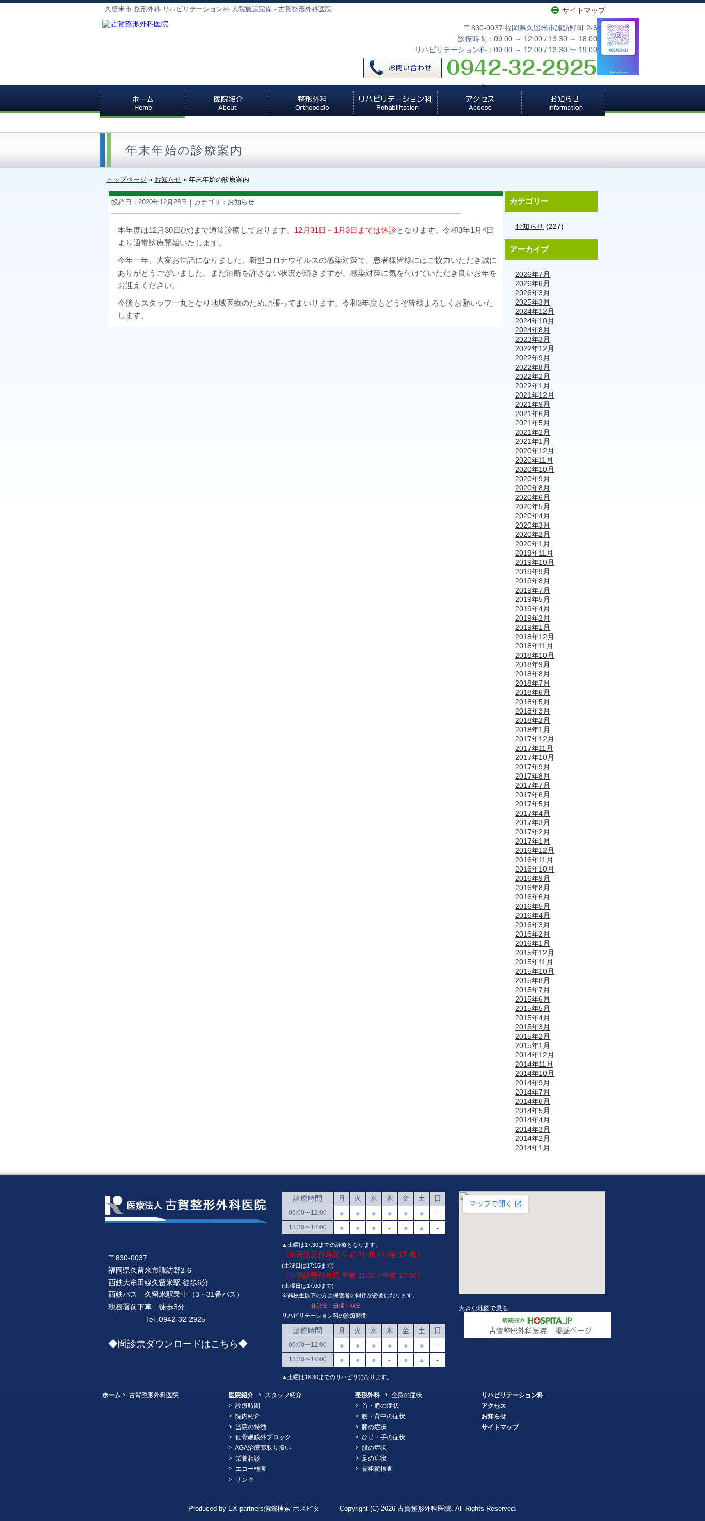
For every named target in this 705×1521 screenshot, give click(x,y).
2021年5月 (532, 423)
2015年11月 (534, 962)
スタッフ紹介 (283, 1395)
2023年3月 (532, 339)
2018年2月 (532, 720)
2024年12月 (534, 311)
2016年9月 (532, 878)
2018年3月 (532, 711)
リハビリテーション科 (395, 103)
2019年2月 (532, 618)
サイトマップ (583, 10)
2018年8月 (532, 674)
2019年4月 (532, 609)
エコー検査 (250, 1468)
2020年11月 (534, 460)
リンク (244, 1479)
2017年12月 (534, 739)
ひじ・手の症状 (383, 1437)
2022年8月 (532, 367)
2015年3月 (532, 1027)
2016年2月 (532, 934)
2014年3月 (532, 1129)
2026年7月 (532, 274)
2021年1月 (532, 441)
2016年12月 (534, 850)
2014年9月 (532, 1083)
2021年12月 (534, 395)
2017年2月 (532, 832)
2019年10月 (534, 562)
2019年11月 (534, 553)
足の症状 (374, 1458)
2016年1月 (532, 943)
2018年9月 (532, 664)
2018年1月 (532, 729)
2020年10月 (534, 469)
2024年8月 (532, 330)
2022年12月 (534, 348)
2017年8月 (532, 776)
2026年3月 (532, 293)
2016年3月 (532, 925)
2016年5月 (532, 906)
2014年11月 (534, 1064)
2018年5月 (532, 702)
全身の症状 (406, 1395)
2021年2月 (532, 432)
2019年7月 (532, 590)
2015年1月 (532, 1045)
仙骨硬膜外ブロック (263, 1437)
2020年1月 (532, 544)
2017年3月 (532, 822)
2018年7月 (532, 683)
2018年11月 (534, 646)
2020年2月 (532, 534)
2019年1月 (532, 627)
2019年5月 (532, 599)
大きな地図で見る (483, 1308)
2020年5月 (532, 506)
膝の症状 (374, 1427)
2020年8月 (532, 488)
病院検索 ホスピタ (291, 1508)
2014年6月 (532, 1101)
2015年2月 (532, 1036)
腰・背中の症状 (383, 1416)
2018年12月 (534, 636)
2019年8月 (532, 581)
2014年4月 (532, 1120)
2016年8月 (532, 887)
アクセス (479, 103)
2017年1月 (532, 841)
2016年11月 (534, 859)
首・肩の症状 (380, 1405)
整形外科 (311, 103)
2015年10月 (534, 971)
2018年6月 (532, 692)
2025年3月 (532, 302)
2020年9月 (532, 478)
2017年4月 (532, 813)
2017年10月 (534, 757)
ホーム (142, 103)
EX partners (246, 1508)
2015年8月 (532, 980)
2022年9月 (532, 358)
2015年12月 (534, 952)
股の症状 (374, 1447)
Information (563, 103)
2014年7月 (532, 1092)
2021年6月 (532, 413)
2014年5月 (532, 1110)
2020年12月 (534, 451)
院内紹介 (247, 1416)
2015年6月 (532, 999)
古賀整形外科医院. (426, 1508)
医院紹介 (227, 103)
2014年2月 (532, 1138)
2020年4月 (532, 516)
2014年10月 (534, 1073)
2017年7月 (532, 785)
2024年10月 (534, 320)
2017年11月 (534, 748)
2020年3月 (532, 525)
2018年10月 (534, 655)
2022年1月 (532, 386)
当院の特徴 (250, 1427)
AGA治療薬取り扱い (263, 1447)
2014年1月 (532, 1148)
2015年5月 (532, 1008)
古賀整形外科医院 (154, 1395)
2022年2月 (532, 376)
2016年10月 (534, 869)
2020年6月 (532, 497)
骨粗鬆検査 (377, 1468)
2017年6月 (532, 794)
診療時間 (247, 1405)
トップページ (126, 179)
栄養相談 (247, 1458)
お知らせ (167, 179)
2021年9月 (532, 404)
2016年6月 (532, 897)
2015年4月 (532, 1017)
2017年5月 (532, 804)
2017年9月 (532, 767)
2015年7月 (532, 990)
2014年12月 (534, 1055)
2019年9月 (532, 571)
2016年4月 (532, 915)
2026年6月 (532, 283)
